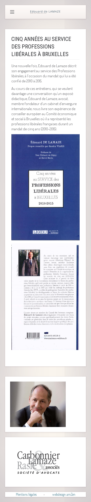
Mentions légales (26, 494)
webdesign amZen (63, 494)
